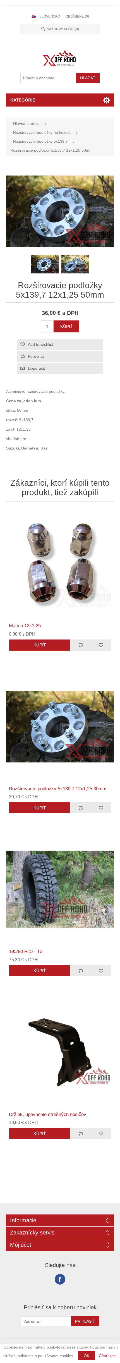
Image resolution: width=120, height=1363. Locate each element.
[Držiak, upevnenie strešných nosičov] (60, 1052)
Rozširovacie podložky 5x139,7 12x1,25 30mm (57, 788)
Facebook (60, 1279)
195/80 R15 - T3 (25, 951)
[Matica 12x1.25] (60, 564)
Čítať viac (107, 1356)
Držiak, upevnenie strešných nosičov (47, 1114)
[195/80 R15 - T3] (60, 889)
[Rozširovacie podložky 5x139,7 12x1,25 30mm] (60, 727)
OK (86, 1356)
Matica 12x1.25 (25, 625)
